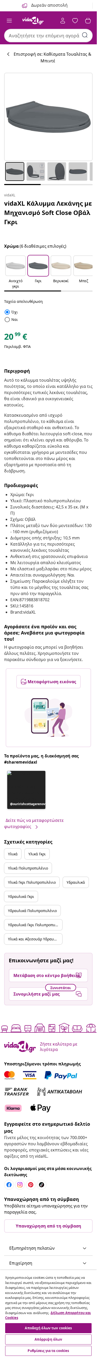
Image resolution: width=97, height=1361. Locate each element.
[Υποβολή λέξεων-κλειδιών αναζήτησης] (85, 35)
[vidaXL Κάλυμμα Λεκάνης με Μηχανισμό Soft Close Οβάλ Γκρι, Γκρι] (48, 117)
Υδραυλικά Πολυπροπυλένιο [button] (32, 910)
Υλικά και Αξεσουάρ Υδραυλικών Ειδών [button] (35, 939)
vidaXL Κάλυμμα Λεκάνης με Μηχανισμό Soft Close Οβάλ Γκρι (48, 212)
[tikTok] (41, 1184)
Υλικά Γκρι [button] (37, 853)
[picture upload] (48, 717)
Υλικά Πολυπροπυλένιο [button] (28, 868)
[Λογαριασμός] (62, 20)
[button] (15, 272)
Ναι (11, 319)
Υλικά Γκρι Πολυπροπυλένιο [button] (32, 882)
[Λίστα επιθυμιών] (75, 20)
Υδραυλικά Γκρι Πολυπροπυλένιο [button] (35, 924)
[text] (15, 338)
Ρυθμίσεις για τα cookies (48, 1350)
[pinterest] (30, 1184)
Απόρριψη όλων (48, 1339)
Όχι (11, 312)
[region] (48, 1313)
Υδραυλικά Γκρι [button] (21, 896)
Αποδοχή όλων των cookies (48, 1328)
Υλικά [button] (13, 853)
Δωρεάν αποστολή (49, 5)
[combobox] (48, 35)
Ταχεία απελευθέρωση (23, 301)
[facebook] (9, 1184)
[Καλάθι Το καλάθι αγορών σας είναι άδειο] (88, 20)
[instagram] (19, 1184)
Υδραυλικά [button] (76, 882)
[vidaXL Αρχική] (33, 20)
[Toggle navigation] (9, 20)
